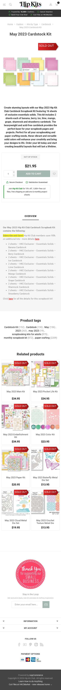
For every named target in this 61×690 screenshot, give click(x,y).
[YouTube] (25, 644)
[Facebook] (19, 644)
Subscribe (45, 604)
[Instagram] (36, 644)
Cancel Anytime (46, 12)
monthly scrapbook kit (15, 337)
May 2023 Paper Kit (15, 477)
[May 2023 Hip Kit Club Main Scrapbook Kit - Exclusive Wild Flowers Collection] (16, 374)
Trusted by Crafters (22, 12)
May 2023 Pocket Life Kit (45, 391)
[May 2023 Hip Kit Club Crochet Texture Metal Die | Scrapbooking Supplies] (45, 503)
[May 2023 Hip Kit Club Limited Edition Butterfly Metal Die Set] (45, 460)
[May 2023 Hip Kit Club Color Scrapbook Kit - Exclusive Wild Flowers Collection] (45, 417)
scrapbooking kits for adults (26, 334)
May (46, 327)
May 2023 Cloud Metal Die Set (16, 521)
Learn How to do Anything (30, 681)
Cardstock (31, 327)
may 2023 (34, 330)
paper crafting (42, 337)
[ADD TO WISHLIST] (54, 173)
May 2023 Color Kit (45, 434)
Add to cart (33, 173)
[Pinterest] (30, 644)
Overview (31, 216)
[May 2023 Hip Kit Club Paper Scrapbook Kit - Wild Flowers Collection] (16, 460)
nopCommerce (36, 675)
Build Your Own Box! (19, 15)
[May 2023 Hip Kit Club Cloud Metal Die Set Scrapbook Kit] (16, 503)
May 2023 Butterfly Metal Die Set (45, 478)
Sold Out (46, 45)
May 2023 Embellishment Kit (15, 436)
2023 (18, 330)
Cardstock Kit (11, 327)
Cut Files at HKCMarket (42, 15)
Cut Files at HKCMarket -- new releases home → (30, 684)
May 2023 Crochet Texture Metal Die (45, 521)
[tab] (30, 216)
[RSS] (41, 644)
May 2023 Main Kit (16, 391)
